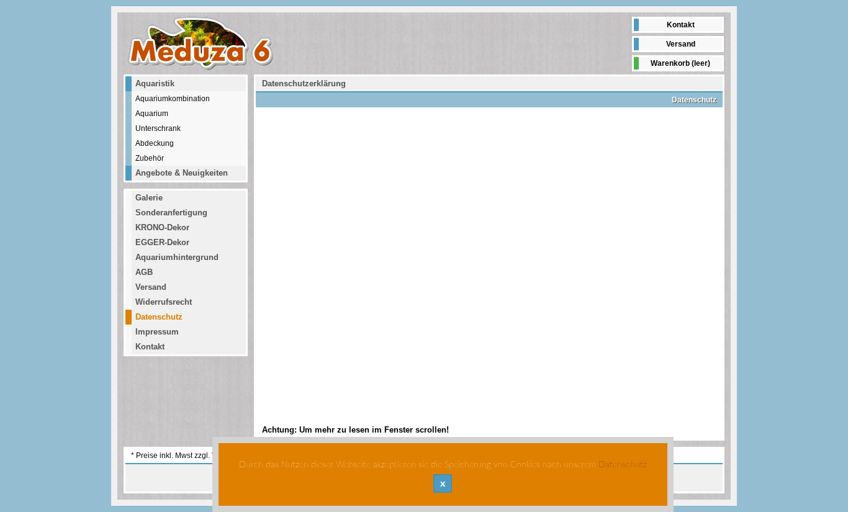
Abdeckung (154, 143)
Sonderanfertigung (171, 212)
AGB (144, 272)
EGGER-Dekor (162, 242)
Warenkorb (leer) (680, 63)
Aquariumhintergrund (177, 257)
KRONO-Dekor (162, 227)
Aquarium (151, 113)
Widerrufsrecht (163, 302)
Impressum (157, 331)
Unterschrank (158, 128)
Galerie (149, 197)
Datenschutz (159, 316)
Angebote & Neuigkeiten (181, 172)
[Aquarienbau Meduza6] (201, 43)
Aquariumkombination (172, 98)
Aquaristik (154, 83)
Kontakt (681, 24)
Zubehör (149, 158)
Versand (680, 44)
